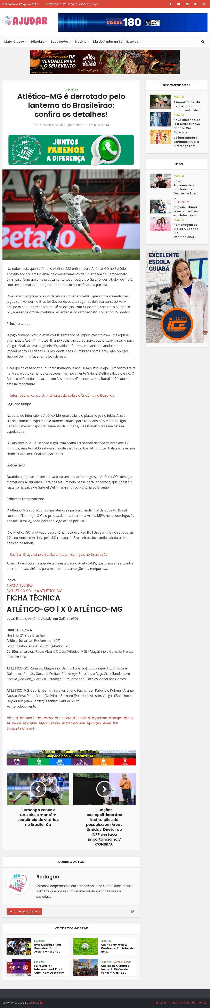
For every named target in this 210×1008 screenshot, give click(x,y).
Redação (79, 125)
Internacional (74, 723)
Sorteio (203, 1002)
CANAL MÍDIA (36, 1003)
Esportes (71, 89)
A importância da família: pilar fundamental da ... (187, 106)
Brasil (13, 718)
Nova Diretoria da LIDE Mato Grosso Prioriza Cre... (186, 124)
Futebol (15, 723)
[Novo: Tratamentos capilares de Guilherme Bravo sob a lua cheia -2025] (161, 181)
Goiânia (31, 723)
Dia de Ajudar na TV (108, 42)
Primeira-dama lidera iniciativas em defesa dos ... (186, 211)
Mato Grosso (14, 42)
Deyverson (98, 718)
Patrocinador (188, 1002)
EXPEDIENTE (53, 4)
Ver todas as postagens (24, 911)
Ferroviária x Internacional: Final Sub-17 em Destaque (49, 969)
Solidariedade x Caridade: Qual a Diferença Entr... (186, 142)
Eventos (132, 42)
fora (129, 718)
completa (64, 718)
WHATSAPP (70, 4)
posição (95, 723)
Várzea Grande (122, 962)
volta (32, 728)
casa (49, 718)
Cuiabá (80, 718)
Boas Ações (59, 42)
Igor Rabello (50, 723)
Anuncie (173, 1002)
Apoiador (160, 1002)
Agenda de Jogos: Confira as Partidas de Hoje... (117, 948)
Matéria (81, 42)
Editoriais (37, 42)
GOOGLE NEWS (88, 4)
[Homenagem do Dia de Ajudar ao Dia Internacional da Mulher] (161, 224)
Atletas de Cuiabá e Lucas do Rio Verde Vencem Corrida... (115, 969)
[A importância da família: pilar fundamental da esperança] (161, 102)
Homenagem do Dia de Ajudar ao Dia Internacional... (186, 231)
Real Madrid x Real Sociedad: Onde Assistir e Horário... (47, 948)
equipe (116, 718)
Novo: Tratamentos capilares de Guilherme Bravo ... (186, 189)
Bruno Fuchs (32, 718)
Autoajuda (180, 132)
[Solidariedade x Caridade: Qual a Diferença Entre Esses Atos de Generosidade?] (161, 137)
